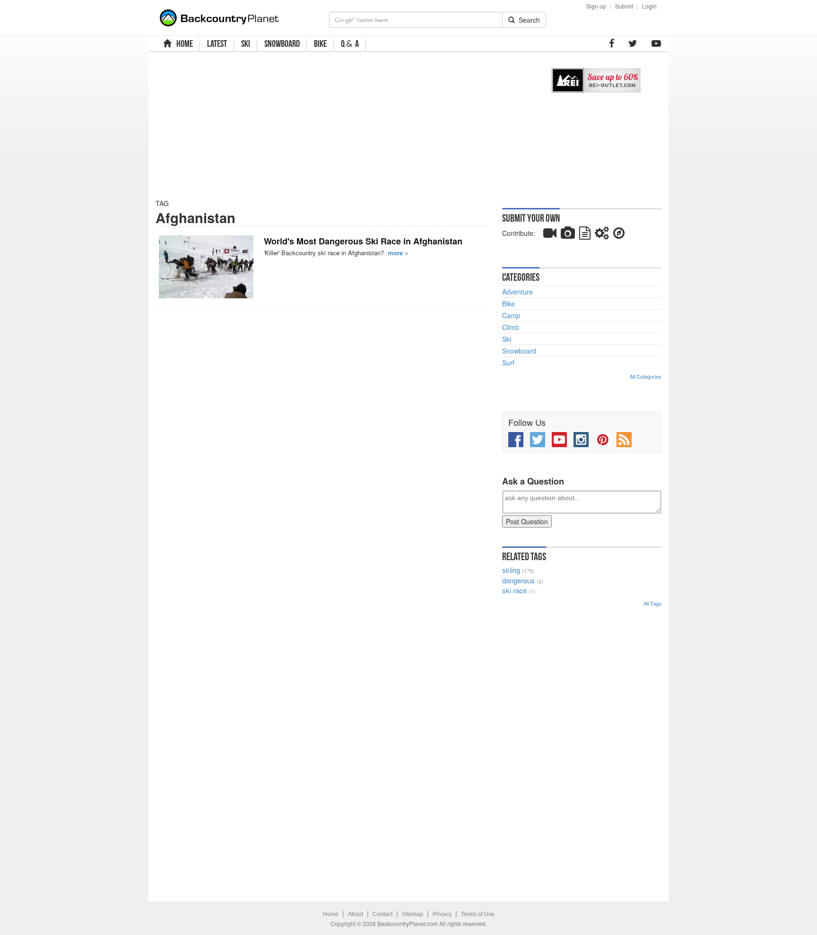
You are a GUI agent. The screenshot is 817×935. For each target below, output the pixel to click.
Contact (382, 914)
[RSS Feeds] (624, 439)
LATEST (217, 43)
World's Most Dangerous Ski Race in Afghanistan (363, 241)
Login (649, 6)
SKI (245, 43)
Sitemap (412, 914)
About (355, 914)
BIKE (320, 43)
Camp (511, 315)
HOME (183, 43)
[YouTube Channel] (656, 43)
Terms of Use (478, 914)
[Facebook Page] (611, 43)
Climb (510, 327)
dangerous (518, 580)
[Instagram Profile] (581, 439)
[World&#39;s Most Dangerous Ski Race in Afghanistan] (206, 266)
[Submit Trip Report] (619, 235)
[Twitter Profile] (632, 43)
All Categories (645, 376)
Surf (508, 362)
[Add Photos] (568, 235)
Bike (508, 303)
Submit (624, 6)
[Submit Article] (585, 235)
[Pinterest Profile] (602, 439)
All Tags (652, 603)
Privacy (442, 914)
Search (527, 20)
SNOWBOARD (282, 43)
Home (331, 914)
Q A (350, 43)
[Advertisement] (343, 125)
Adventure (517, 291)
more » (398, 252)
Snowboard (519, 350)
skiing (511, 570)
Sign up (596, 6)
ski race (514, 590)
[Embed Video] (549, 235)
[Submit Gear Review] (602, 235)
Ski (506, 339)
